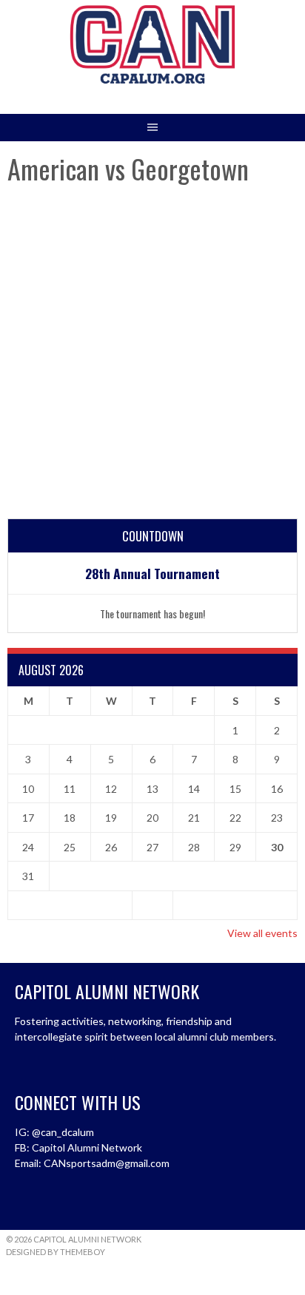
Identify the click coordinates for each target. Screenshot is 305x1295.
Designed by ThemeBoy (55, 1252)
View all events (262, 933)
